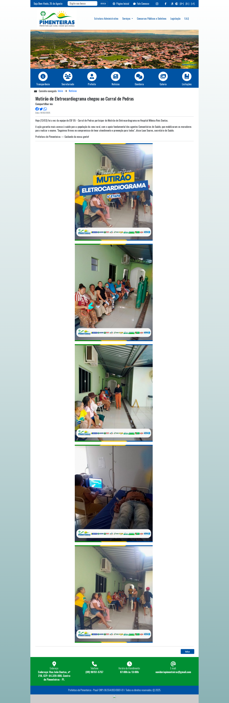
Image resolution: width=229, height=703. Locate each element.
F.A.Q (186, 18)
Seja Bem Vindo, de (48, 3)
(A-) (187, 3)
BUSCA (103, 3)
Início (60, 91)
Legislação (175, 18)
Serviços (126, 18)
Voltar (187, 651)
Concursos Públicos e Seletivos (151, 18)
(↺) (192, 3)
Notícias (73, 91)
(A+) (182, 3)
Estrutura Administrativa (106, 18)
